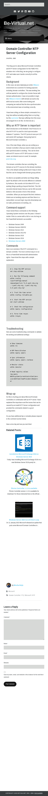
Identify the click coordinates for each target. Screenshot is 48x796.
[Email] (15, 11)
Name (6, 644)
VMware (36, 85)
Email (6, 653)
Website (6, 663)
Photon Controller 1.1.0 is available (24, 488)
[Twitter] (18, 11)
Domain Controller (14, 595)
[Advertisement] (24, 553)
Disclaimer (38, 793)
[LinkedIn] (25, 11)
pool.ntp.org (11, 159)
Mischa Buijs (18, 585)
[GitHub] (33, 11)
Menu (9, 38)
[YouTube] (29, 11)
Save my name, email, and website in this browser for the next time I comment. (24, 676)
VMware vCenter (15, 99)
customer (14, 118)
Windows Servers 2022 (17, 241)
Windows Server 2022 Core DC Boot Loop (24, 520)
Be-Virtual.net (19, 23)
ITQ (23, 595)
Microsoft (12, 591)
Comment (7, 617)
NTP (33, 595)
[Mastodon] (22, 11)
